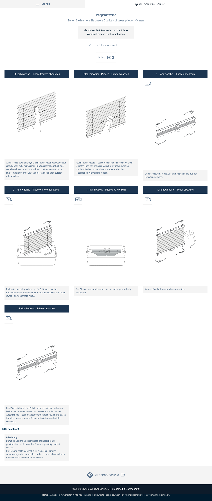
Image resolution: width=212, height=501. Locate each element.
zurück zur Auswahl (106, 45)
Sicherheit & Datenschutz (126, 488)
